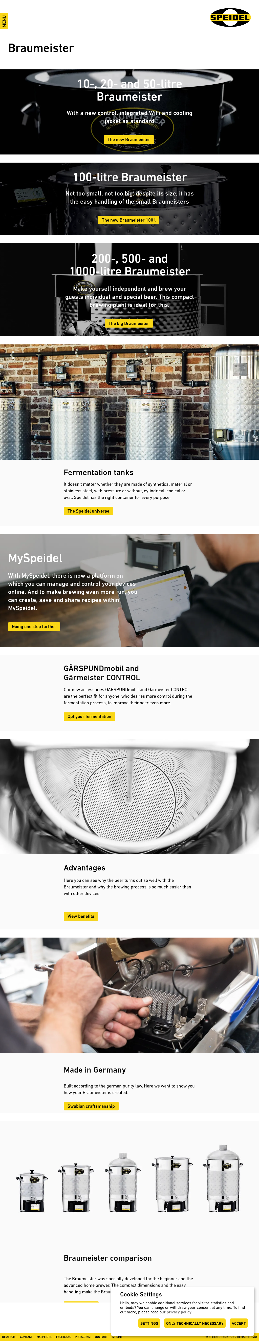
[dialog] (182, 1311)
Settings (149, 1323)
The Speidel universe (88, 511)
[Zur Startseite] (230, 17)
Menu (4, 21)
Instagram (83, 1337)
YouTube (101, 1337)
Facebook (63, 1337)
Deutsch (8, 1337)
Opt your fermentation (89, 716)
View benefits (81, 916)
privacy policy (179, 1312)
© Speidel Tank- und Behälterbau (231, 1337)
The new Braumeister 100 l (129, 220)
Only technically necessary (195, 1323)
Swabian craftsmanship (91, 1106)
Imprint (117, 1337)
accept (239, 1323)
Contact (26, 1337)
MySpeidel (44, 1337)
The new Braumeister (128, 139)
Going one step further (34, 626)
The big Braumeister (129, 323)
